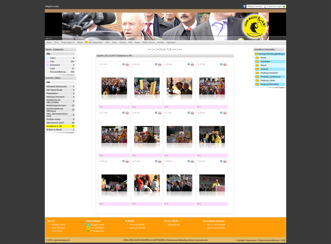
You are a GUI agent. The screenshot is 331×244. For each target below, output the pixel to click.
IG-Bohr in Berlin (54, 129)
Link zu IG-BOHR (137, 228)
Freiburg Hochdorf (269, 73)
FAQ (130, 42)
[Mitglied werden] (88, 225)
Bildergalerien (174, 224)
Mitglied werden (52, 6)
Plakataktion (52, 93)
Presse (137, 42)
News (56, 42)
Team (114, 42)
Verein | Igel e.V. (68, 42)
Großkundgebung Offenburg (54, 109)
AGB (283, 240)
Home (49, 42)
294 (72, 61)
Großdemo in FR (54, 126)
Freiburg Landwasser (271, 77)
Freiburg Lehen (268, 80)
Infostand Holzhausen (56, 86)
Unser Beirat (57, 231)
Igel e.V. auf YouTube (216, 228)
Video (53, 58)
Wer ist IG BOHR (136, 224)
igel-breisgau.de (62, 240)
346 (72, 72)
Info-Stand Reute (54, 90)
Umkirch (264, 69)
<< (154, 49)
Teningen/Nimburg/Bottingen (271, 54)
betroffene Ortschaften (264, 49)
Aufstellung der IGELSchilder (53, 101)
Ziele (107, 42)
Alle (48, 54)
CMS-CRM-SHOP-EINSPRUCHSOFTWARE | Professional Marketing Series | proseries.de (165, 240)
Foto (52, 61)
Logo (52, 68)
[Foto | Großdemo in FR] (114, 93)
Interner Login (275, 6)
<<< (149, 49)
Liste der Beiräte (97, 228)
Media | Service (149, 42)
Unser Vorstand (58, 228)
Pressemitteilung (58, 72)
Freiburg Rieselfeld (270, 84)
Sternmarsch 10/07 (55, 123)
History (80, 42)
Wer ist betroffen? (96, 42)
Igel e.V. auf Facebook (216, 224)
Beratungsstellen (97, 231)
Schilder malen (53, 119)
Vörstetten (265, 61)
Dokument (55, 65)
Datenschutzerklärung (268, 240)
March (264, 65)
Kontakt (161, 42)
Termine (122, 42)
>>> (175, 49)
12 (73, 68)
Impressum (171, 42)
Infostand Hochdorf (55, 97)
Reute (263, 58)
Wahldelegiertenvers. (56, 105)
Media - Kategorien (55, 49)
